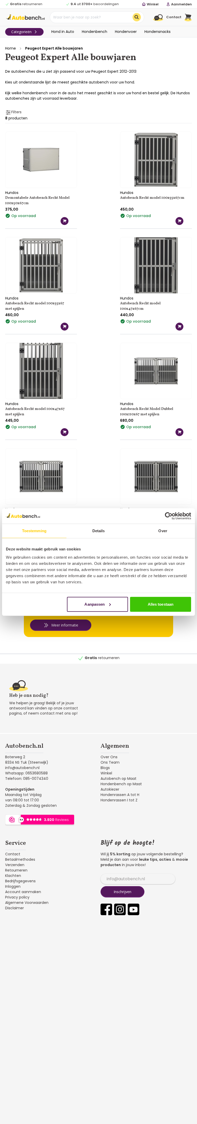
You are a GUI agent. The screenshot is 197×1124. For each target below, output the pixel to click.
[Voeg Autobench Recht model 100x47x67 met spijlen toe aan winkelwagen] (64, 432)
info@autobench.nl (22, 767)
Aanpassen (94, 604)
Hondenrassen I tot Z (119, 800)
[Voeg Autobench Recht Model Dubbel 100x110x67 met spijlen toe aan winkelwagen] (179, 432)
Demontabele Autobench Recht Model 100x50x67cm (37, 200)
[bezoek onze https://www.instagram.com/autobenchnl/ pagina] (120, 909)
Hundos (11, 192)
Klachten (13, 875)
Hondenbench (94, 31)
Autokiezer (110, 789)
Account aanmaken (23, 891)
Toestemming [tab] (34, 531)
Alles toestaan (160, 604)
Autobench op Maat (118, 778)
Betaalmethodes (20, 859)
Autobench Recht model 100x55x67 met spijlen (34, 306)
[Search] (137, 17)
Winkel (106, 773)
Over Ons (109, 757)
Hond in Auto (62, 31)
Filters (16, 112)
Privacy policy (17, 897)
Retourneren (16, 870)
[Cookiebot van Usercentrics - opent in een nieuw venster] (168, 516)
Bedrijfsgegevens (20, 881)
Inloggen (13, 886)
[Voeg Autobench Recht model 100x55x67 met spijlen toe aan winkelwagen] (64, 327)
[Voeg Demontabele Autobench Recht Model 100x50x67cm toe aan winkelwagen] (64, 221)
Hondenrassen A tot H (120, 794)
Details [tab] (98, 531)
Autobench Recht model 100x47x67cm (140, 306)
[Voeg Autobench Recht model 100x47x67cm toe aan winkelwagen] (179, 327)
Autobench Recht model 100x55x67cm (152, 197)
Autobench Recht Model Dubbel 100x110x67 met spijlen (146, 412)
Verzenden (14, 864)
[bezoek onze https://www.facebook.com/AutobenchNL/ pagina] (106, 909)
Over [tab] (162, 531)
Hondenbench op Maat (121, 783)
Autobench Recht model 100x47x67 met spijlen (35, 412)
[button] (188, 17)
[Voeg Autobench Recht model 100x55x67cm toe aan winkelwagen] (179, 221)
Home (10, 48)
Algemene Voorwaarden (26, 902)
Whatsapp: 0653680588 (26, 773)
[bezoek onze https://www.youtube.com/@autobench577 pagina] (133, 909)
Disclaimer (14, 908)
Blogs (105, 767)
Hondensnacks (157, 31)
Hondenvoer (126, 31)
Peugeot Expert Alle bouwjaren (54, 48)
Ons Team (110, 762)
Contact (12, 854)
